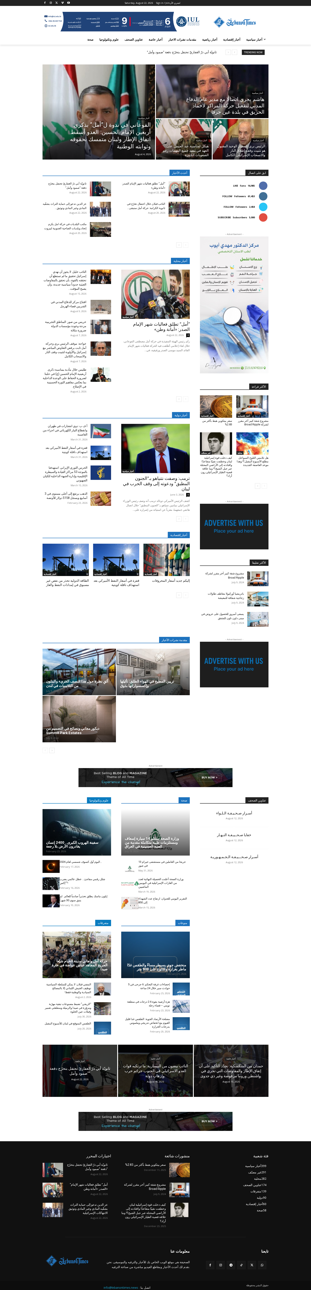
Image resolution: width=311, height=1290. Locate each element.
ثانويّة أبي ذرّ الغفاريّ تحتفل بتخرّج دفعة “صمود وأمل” (182, 52)
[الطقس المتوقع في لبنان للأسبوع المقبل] (102, 1028)
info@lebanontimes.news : (122, 1288)
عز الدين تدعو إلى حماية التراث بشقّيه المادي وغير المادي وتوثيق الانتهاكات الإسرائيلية (88, 1209)
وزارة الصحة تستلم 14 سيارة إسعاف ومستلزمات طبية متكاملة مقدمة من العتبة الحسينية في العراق (152, 842)
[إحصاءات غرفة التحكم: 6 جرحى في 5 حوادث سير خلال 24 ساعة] (181, 989)
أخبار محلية (180, 261)
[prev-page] (185, 245)
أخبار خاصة (80, 1061)
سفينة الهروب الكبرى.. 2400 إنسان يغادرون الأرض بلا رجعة (72, 844)
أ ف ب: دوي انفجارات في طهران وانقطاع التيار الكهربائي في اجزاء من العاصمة (65, 430)
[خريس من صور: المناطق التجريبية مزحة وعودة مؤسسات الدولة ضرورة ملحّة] (101, 327)
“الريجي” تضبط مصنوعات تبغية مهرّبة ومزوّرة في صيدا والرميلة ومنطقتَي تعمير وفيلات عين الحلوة (68, 1007)
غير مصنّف (206, 452)
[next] (228, 52)
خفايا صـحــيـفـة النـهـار (234, 835)
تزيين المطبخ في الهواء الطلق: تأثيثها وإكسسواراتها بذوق (147, 683)
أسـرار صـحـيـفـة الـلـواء (234, 813)
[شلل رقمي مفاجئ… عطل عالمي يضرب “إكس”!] (51, 883)
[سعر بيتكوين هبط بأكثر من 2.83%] (216, 406)
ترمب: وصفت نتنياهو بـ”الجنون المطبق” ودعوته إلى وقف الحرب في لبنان (156, 483)
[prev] (234, 52)
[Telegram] (231, 1265)
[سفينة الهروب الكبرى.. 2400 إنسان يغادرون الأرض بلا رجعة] (77, 832)
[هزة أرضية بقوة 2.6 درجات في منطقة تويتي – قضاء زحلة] (181, 1006)
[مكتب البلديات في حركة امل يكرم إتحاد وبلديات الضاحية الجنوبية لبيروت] (100, 229)
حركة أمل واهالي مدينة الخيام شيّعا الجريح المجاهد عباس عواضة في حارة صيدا (79, 965)
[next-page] (179, 245)
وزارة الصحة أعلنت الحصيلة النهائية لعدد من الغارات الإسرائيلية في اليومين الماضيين (160, 883)
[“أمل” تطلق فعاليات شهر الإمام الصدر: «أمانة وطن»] (179, 189)
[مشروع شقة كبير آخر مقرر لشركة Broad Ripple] (252, 406)
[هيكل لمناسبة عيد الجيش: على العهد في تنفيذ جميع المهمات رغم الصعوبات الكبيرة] (184, 139)
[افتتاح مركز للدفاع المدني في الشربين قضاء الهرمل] (101, 307)
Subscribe (224, 217)
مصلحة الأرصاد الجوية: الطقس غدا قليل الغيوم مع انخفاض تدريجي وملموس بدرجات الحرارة (147, 1022)
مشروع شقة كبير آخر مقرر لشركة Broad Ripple (253, 422)
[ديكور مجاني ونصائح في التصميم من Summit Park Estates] (79, 719)
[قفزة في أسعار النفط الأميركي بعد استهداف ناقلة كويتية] (101, 453)
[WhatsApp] (262, 1265)
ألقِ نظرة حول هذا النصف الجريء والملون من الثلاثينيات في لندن (77, 683)
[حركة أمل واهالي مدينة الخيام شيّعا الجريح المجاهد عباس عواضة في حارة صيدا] (77, 955)
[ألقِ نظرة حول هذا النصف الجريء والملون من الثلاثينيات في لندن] (79, 672)
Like (235, 185)
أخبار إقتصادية (50, 574)
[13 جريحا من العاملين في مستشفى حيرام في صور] (129, 866)
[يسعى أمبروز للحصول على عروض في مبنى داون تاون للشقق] (257, 619)
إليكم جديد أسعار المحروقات (171, 581)
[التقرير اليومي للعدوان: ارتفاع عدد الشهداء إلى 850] (129, 903)
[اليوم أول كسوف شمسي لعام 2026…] (51, 866)
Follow (227, 196)
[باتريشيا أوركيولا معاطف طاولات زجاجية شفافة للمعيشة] (257, 599)
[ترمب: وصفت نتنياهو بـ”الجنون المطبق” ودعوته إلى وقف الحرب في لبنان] (155, 448)
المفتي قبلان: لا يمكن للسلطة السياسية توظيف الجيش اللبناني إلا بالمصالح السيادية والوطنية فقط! (68, 988)
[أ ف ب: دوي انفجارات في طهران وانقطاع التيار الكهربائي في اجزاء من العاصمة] (101, 431)
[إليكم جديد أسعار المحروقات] (166, 560)
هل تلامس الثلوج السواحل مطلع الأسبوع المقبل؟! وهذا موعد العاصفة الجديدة (252, 461)
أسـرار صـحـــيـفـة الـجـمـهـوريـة (234, 857)
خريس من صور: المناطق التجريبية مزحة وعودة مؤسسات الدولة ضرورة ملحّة (65, 326)
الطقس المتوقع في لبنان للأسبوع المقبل (68, 1023)
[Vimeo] (62, 3)
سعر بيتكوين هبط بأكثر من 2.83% (145, 1164)
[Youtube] (68, 3)
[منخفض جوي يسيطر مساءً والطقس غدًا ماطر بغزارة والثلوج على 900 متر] (155, 955)
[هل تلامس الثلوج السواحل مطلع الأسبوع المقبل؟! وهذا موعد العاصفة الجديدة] (252, 443)
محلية (240, 452)
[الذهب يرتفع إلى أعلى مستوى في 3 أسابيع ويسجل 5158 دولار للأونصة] (101, 498)
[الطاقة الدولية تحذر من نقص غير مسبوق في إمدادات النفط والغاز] (66, 560)
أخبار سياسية (143, 118)
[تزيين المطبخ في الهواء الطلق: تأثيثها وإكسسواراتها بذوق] (153, 672)
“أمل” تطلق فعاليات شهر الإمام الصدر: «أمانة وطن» (161, 327)
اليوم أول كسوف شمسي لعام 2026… (81, 861)
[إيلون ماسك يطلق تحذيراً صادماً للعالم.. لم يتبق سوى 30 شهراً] (51, 900)
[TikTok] (241, 1265)
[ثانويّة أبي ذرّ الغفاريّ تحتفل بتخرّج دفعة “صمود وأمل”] (100, 189)
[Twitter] (56, 3)
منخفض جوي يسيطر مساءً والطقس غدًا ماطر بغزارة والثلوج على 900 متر (156, 967)
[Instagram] (50, 3)
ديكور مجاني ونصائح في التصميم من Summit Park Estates (72, 730)
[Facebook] (45, 3)
